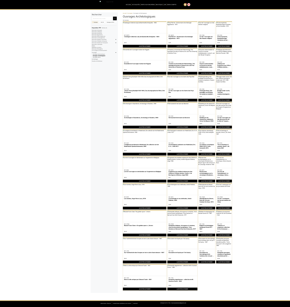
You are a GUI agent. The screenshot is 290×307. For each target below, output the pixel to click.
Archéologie (95, 59)
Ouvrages (94, 52)
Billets (93, 46)
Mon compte (171, 4)
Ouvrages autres (97, 57)
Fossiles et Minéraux (97, 61)
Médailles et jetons (96, 47)
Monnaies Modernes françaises (100, 42)
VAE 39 (102, 22)
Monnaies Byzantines (97, 34)
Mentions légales (106, 303)
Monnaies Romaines (97, 33)
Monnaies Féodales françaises (99, 41)
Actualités (136, 4)
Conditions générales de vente (122, 303)
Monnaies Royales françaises (99, 39)
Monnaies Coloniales (97, 44)
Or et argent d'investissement (99, 50)
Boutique (159, 4)
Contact (135, 303)
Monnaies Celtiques (97, 31)
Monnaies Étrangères (97, 49)
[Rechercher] (115, 18)
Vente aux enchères (148, 4)
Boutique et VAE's (110, 22)
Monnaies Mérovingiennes (98, 36)
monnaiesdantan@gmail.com (178, 303)
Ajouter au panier (144, 46)
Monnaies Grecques (97, 30)
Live (165, 4)
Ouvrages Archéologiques (99, 55)
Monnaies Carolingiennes (98, 37)
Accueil (128, 4)
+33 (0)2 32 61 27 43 (165, 303)
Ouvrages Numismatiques (99, 54)
